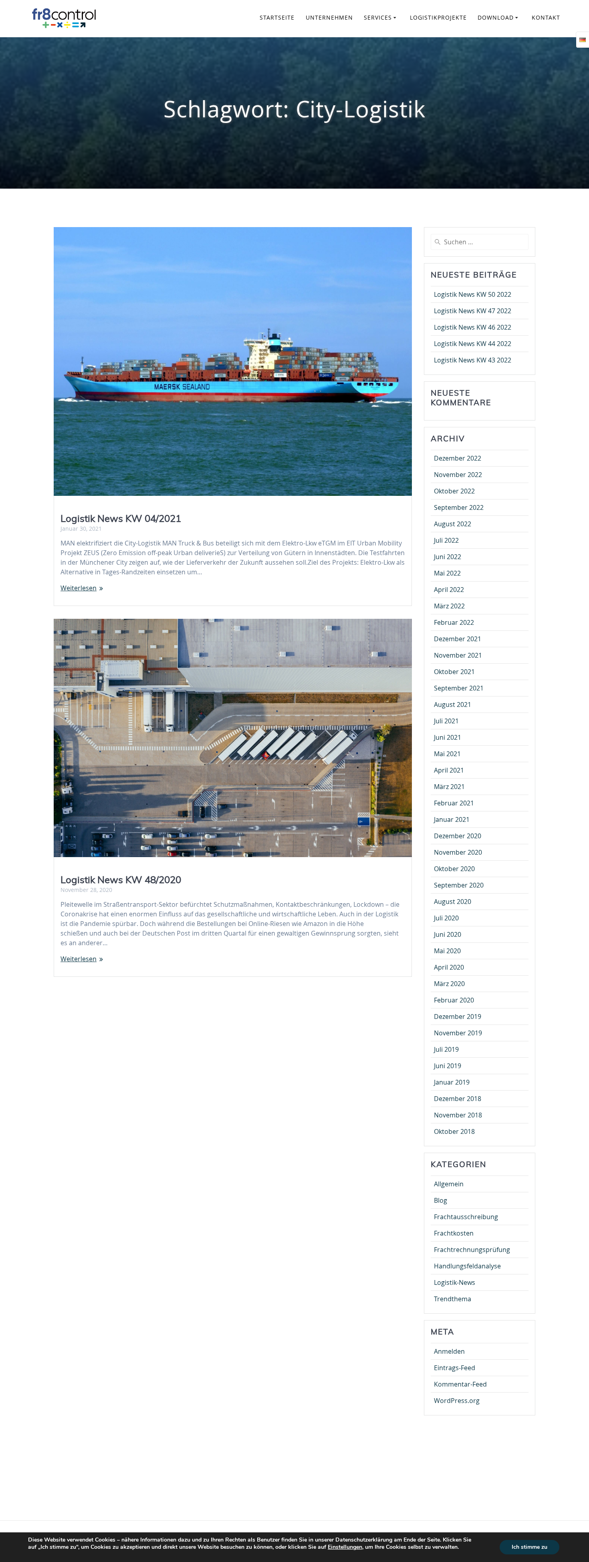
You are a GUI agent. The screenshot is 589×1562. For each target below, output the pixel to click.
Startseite (277, 17)
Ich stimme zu (529, 1547)
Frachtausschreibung (466, 1216)
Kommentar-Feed (460, 1384)
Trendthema (452, 1298)
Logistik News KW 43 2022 (472, 360)
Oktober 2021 (454, 671)
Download (496, 17)
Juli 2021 (446, 721)
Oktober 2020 (454, 868)
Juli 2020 (446, 918)
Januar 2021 (452, 819)
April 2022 (449, 589)
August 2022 (452, 523)
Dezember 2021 (457, 638)
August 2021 (452, 704)
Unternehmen (329, 17)
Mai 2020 (447, 950)
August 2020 (452, 901)
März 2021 (449, 786)
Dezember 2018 (457, 1098)
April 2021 (449, 770)
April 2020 (449, 967)
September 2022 (459, 507)
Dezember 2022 (457, 458)
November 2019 (458, 1033)
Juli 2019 (446, 1049)
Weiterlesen (79, 588)
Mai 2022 (447, 573)
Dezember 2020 (457, 835)
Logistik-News (454, 1282)
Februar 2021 (454, 803)
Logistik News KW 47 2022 (472, 310)
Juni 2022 (447, 556)
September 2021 (459, 688)
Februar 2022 (454, 622)
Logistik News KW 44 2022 (472, 343)
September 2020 (459, 885)
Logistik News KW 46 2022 (472, 327)
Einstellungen (345, 1547)
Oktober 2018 (454, 1131)
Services (378, 17)
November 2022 (458, 474)
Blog (440, 1200)
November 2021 (458, 655)
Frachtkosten (454, 1233)
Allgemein (449, 1184)
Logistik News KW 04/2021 (121, 518)
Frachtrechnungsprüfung (472, 1249)
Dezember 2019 (457, 1016)
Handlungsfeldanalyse (467, 1266)
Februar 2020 (454, 1000)
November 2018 (458, 1115)
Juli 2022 (446, 540)
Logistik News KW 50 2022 (472, 294)
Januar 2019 (452, 1082)
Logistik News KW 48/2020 (121, 880)
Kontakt (546, 17)
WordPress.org (457, 1400)
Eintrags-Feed (454, 1367)
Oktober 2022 (454, 491)
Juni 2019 (447, 1065)
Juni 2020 (447, 934)
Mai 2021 (447, 753)
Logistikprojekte (438, 17)
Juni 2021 (447, 737)
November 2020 (458, 852)
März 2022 (449, 606)
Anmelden (449, 1351)
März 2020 (449, 983)
